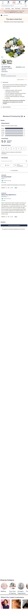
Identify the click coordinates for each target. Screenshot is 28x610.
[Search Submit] (25, 6)
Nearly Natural (5, 71)
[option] (14, 12)
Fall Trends (17, 8)
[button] (3, 2)
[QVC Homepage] (1, 15)
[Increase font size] (25, 79)
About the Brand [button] (7, 107)
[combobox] (12, 6)
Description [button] (5, 82)
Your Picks (7, 8)
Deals (2, 8)
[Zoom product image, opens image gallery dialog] (2, 57)
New (13, 8)
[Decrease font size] (26, 79)
